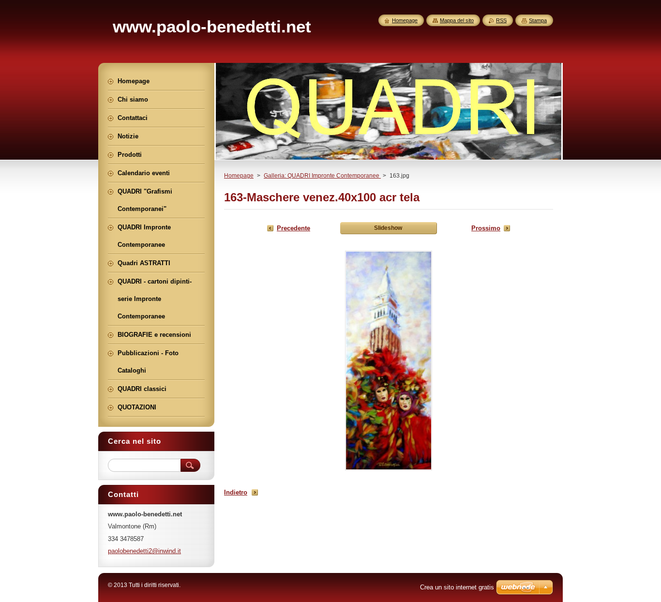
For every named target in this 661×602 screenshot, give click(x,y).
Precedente (293, 228)
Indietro (235, 492)
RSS (501, 20)
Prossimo (485, 228)
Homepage (239, 176)
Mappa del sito (457, 20)
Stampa (538, 20)
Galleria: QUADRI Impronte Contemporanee (322, 176)
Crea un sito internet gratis (457, 587)
